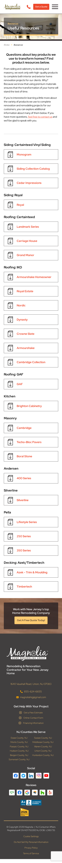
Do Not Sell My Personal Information (31, 842)
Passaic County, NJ (19, 746)
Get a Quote (41, 6)
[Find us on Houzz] (31, 812)
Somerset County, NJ (19, 759)
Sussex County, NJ (43, 738)
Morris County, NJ (19, 742)
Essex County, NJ (19, 738)
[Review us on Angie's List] (12, 792)
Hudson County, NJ (19, 750)
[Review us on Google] (27, 792)
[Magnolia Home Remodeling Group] (12, 7)
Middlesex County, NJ (42, 742)
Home (7, 44)
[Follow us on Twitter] (23, 776)
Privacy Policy (31, 847)
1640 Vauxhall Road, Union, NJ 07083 (31, 684)
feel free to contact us (40, 116)
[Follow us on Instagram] (39, 776)
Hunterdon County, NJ (43, 755)
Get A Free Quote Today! (31, 620)
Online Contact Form (33, 717)
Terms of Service (31, 853)
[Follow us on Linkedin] (31, 775)
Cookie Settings (31, 836)
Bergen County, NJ (19, 755)
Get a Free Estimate (33, 712)
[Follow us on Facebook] (16, 776)
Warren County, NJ (43, 746)
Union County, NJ (42, 750)
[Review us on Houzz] (42, 792)
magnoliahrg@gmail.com (33, 697)
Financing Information (33, 723)
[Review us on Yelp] (50, 792)
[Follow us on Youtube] (46, 775)
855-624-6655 (33, 691)
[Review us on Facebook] (19, 792)
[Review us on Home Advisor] (35, 792)
